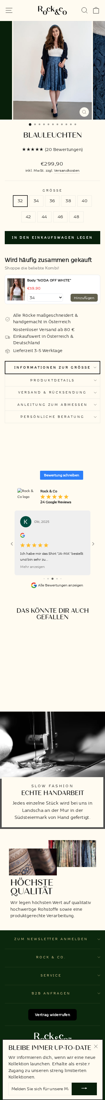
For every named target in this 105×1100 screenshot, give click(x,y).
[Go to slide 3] (52, 579)
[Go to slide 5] (60, 578)
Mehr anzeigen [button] (32, 567)
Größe (52, 190)
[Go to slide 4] (57, 578)
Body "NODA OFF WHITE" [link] (49, 280)
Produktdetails (52, 380)
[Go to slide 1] (44, 578)
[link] (16, 289)
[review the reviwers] (22, 536)
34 (36, 200)
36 (52, 200)
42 (28, 216)
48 (76, 216)
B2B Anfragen (51, 993)
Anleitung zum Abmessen (52, 405)
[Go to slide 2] (48, 578)
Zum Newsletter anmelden (51, 939)
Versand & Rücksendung (52, 392)
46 (60, 216)
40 (84, 200)
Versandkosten (67, 170)
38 (68, 200)
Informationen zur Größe (52, 367)
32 (20, 200)
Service (51, 975)
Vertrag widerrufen (52, 1014)
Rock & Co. (51, 957)
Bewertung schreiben (61, 475)
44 (44, 216)
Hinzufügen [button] (84, 298)
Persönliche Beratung (52, 417)
